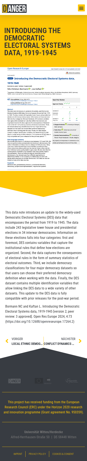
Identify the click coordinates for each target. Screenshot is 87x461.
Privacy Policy (37, 454)
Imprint (18, 454)
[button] (81, 7)
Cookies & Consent (63, 454)
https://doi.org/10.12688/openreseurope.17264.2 (39, 322)
